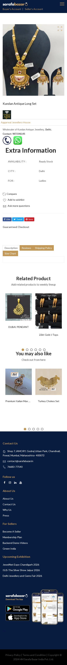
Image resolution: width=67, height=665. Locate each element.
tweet (19, 219)
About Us (8, 498)
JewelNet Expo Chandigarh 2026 (21, 564)
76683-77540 (15, 466)
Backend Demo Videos (15, 542)
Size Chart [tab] (10, 253)
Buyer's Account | (13, 8)
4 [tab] (35, 350)
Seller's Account (34, 8)
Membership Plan (12, 537)
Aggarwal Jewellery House (15, 122)
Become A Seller (12, 531)
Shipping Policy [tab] (43, 247)
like (8, 219)
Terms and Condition (34, 654)
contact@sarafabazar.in (20, 461)
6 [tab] (44, 350)
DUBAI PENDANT (18, 326)
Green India (9, 548)
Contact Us (9, 504)
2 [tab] (27, 350)
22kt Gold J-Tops (48, 334)
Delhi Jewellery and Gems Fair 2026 (22, 575)
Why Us (7, 509)
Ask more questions (18, 205)
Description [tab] (11, 247)
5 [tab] (40, 350)
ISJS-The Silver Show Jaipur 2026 (21, 570)
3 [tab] (31, 350)
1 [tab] (23, 350)
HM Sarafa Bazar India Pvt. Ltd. (37, 659)
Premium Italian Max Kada (19, 401)
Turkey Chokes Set (48, 401)
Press (6, 515)
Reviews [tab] (26, 247)
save (30, 219)
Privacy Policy (13, 654)
